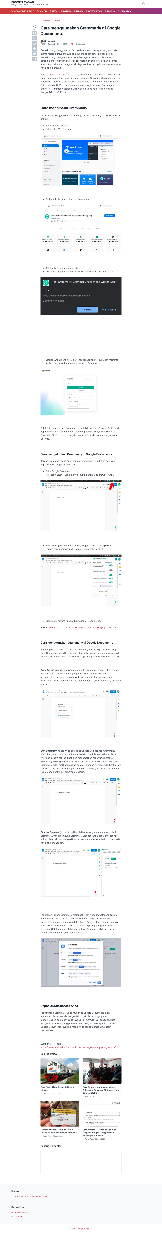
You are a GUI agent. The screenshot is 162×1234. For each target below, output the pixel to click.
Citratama (18, 1216)
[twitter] (34, 38)
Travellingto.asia (21, 1212)
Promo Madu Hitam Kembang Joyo (30, 1196)
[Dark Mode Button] (143, 3)
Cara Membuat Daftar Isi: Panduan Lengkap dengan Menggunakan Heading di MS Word (99, 1132)
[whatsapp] (34, 43)
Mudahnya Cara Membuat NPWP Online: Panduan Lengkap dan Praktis (83, 627)
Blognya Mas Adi (23, 2)
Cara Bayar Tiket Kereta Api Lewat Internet (57, 1088)
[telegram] (34, 48)
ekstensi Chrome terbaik (65, 74)
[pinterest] (34, 53)
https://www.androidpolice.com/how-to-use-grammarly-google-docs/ (78, 1047)
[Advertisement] (81, 337)
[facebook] (34, 33)
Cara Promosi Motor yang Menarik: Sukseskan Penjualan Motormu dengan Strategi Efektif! (102, 1090)
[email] (34, 59)
